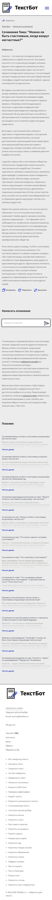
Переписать (27, 290)
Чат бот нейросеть (17, 773)
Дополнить (42, 290)
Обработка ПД (12, 749)
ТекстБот (6, 26)
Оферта (9, 745)
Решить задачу (15, 833)
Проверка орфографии (19, 791)
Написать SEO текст (17, 787)
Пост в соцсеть (15, 866)
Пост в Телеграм (15, 870)
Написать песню (16, 815)
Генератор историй (17, 838)
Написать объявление (18, 852)
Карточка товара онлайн (20, 847)
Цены (8, 741)
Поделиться (10, 21)
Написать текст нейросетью (21, 884)
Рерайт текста (15, 796)
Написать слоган (16, 856)
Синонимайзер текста (18, 805)
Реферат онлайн (16, 861)
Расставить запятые (17, 824)
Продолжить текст (17, 777)
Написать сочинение (23, 26)
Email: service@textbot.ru (17, 716)
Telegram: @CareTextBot (17, 712)
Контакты (10, 737)
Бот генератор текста (18, 759)
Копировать (11, 290)
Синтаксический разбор (19, 810)
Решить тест (14, 875)
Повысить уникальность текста (23, 801)
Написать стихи (15, 819)
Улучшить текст (15, 764)
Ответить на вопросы (18, 829)
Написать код (14, 843)
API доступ (10, 724)
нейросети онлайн (29, 361)
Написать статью (16, 880)
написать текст (30, 395)
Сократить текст (16, 768)
